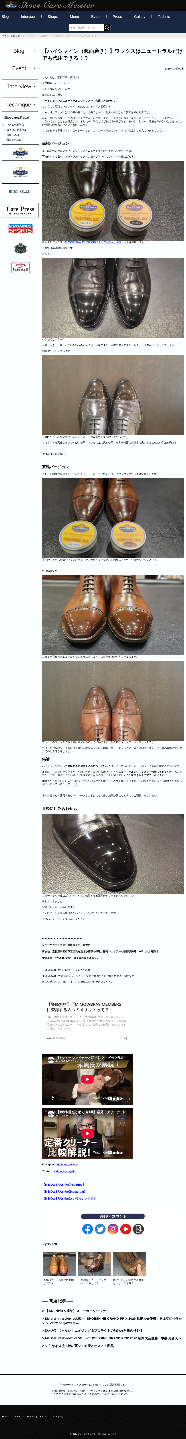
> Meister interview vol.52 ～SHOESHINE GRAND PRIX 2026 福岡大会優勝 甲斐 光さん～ (111, 1338)
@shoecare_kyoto (64, 1171)
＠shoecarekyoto (67, 1164)
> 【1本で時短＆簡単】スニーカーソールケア (75, 1311)
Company (58, 1416)
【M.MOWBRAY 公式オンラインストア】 (69, 1198)
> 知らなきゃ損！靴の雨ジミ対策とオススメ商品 (78, 1346)
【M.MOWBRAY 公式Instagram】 (64, 1191)
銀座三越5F (13, 134)
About (17, 1416)
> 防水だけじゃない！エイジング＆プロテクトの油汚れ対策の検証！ (92, 1330)
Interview (28, 17)
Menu (74, 17)
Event (95, 17)
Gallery (139, 17)
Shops (53, 17)
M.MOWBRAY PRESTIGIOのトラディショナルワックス (97, 242)
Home (5, 1416)
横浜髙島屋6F (14, 139)
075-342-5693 (63, 958)
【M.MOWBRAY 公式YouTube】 (63, 1184)
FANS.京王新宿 (15, 124)
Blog (5, 17)
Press (117, 17)
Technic (164, 17)
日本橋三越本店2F (17, 129)
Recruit (43, 1416)
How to (30, 1416)
